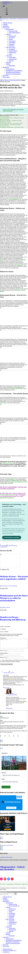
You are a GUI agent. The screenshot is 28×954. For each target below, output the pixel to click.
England (11, 916)
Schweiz (11, 918)
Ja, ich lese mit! (6, 787)
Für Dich (5, 945)
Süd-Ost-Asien (10, 919)
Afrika (8, 934)
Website (2, 657)
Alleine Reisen (4, 80)
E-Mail (3, 779)
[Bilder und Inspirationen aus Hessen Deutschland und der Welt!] (19, 737)
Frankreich (12, 909)
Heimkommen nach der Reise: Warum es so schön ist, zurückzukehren (14, 598)
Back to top (3, 892)
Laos (10, 925)
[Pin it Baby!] (6, 737)
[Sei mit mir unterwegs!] (2, 737)
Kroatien (11, 910)
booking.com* (20, 265)
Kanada (8, 933)
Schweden (12, 915)
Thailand (11, 921)
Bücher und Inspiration (13, 943)
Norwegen (12, 913)
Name (2, 650)
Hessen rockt (13, 904)
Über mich (6, 946)
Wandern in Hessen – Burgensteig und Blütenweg (13, 618)
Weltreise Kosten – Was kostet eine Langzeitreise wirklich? (14, 577)
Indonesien (12, 924)
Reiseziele (6, 901)
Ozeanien (9, 927)
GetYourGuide (9, 845)
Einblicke (6, 937)
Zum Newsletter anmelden (11, 537)
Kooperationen (6, 1)
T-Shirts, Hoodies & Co (7, 2)
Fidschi (11, 931)
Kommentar (3, 638)
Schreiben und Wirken (12, 942)
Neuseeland (12, 930)
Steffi (13, 693)
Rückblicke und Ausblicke (14, 940)
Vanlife (5, 898)
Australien (12, 928)
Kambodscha (13, 922)
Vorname (4, 772)
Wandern (5, 900)
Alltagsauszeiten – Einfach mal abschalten (12, 868)
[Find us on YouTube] (15, 737)
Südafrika (12, 936)
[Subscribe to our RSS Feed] (10, 737)
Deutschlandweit (14, 80)
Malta (10, 912)
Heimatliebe (23, 860)
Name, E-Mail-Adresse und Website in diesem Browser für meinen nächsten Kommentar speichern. (14, 661)
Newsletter (5, 3)
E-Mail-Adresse (4, 653)
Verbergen (21, 115)
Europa (8, 907)
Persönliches (10, 939)
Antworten (7, 687)
